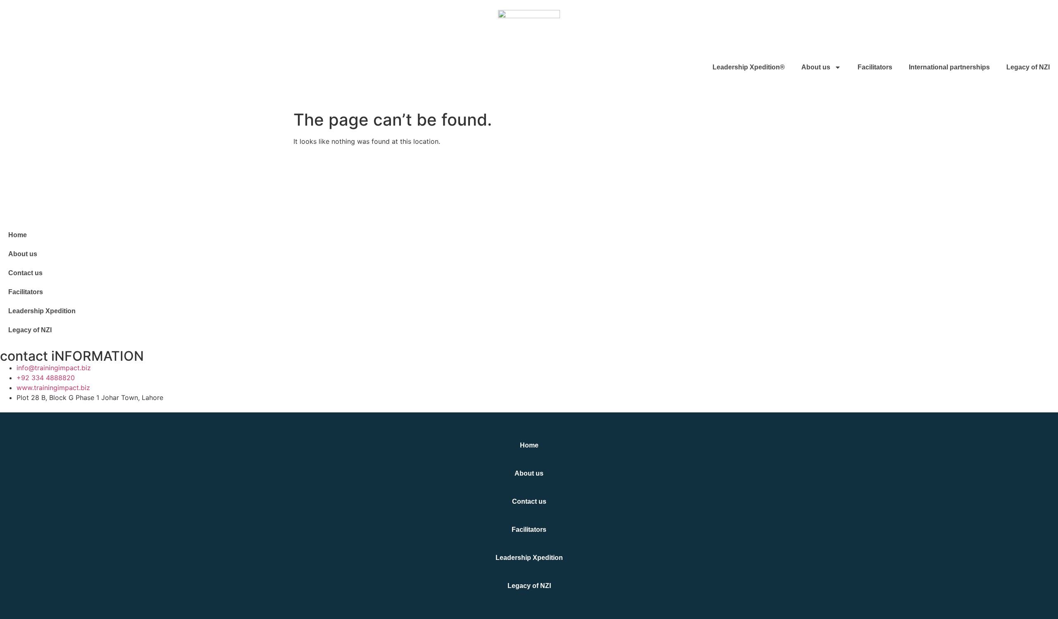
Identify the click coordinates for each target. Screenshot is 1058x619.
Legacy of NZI (1028, 67)
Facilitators (875, 67)
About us (815, 67)
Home (17, 234)
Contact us (25, 272)
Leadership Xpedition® (748, 67)
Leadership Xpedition (42, 310)
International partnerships (949, 67)
